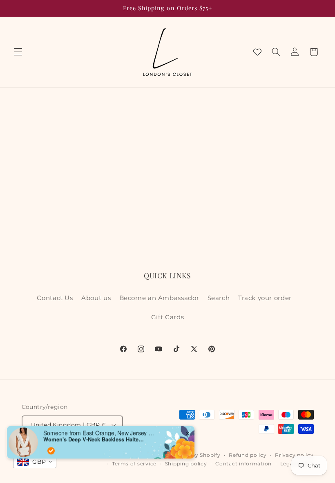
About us (96, 298)
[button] (18, 52)
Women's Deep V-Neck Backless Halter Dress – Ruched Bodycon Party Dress (94, 434)
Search (219, 298)
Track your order (265, 298)
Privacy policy (294, 455)
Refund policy (248, 455)
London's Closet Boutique (129, 455)
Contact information (243, 464)
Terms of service (134, 464)
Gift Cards (167, 317)
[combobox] (34, 461)
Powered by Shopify (192, 455)
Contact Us (55, 298)
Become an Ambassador (159, 298)
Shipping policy (186, 464)
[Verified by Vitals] (51, 445)
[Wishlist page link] (257, 52)
